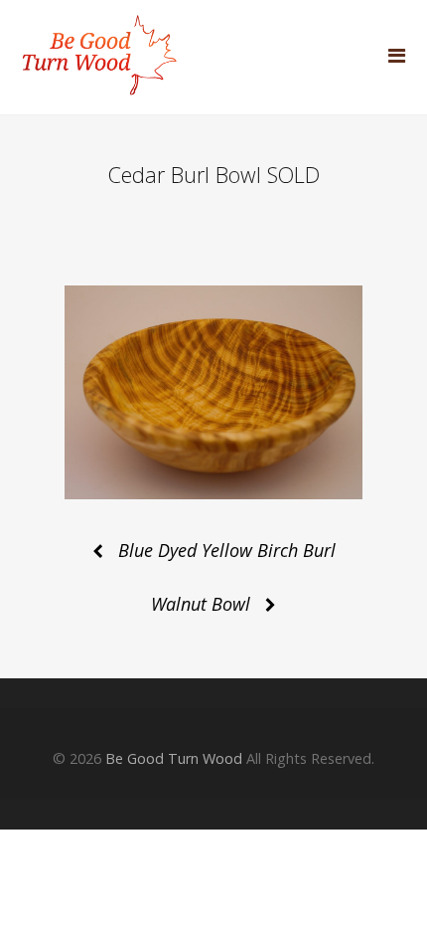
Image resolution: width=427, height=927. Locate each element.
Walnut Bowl (200, 604)
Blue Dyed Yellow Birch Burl (227, 550)
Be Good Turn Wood (173, 758)
